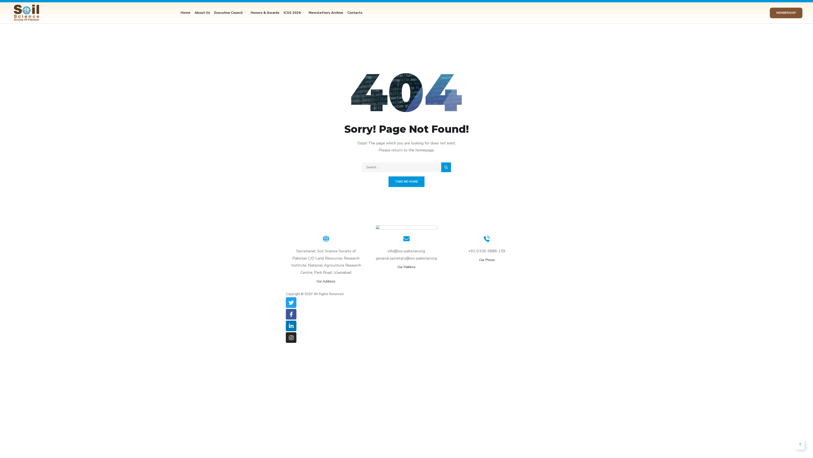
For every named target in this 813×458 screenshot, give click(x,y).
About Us (202, 12)
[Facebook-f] (291, 314)
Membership (786, 13)
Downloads (403, 288)
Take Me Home (406, 182)
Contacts (354, 12)
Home (185, 12)
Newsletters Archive (326, 12)
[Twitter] (291, 302)
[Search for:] (406, 167)
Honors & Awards (265, 12)
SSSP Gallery (369, 288)
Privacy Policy (466, 288)
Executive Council (228, 12)
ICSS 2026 (292, 12)
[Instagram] (291, 337)
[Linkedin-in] (291, 326)
